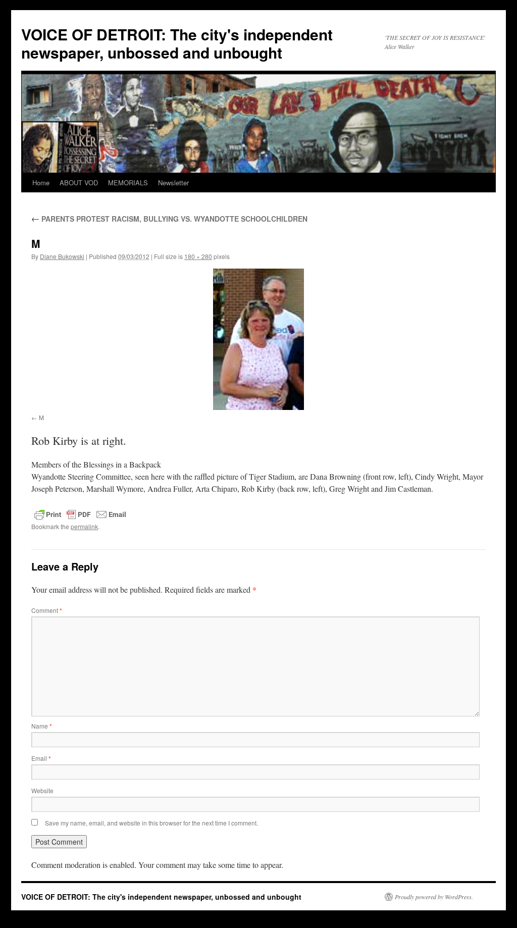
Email (41, 758)
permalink (84, 526)
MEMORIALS (128, 182)
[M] (258, 339)
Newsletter (173, 182)
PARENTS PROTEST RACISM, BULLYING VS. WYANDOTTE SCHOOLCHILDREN (169, 219)
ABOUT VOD (79, 182)
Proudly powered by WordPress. (434, 897)
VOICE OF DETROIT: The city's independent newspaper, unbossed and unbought (177, 43)
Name (41, 725)
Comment (46, 610)
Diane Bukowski (62, 256)
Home (40, 182)
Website (42, 790)
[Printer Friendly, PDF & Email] (80, 514)
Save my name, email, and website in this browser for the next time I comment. (151, 822)
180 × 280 (198, 256)
